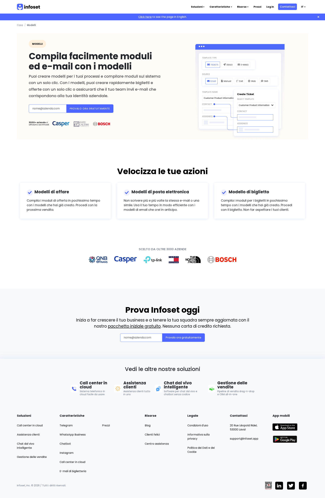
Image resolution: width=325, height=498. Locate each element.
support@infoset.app (244, 439)
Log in (270, 6)
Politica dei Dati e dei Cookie (201, 450)
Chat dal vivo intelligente (25, 446)
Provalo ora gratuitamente (90, 108)
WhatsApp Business (73, 435)
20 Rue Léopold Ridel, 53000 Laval (243, 427)
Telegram (66, 425)
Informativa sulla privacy (198, 437)
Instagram (66, 453)
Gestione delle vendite (32, 457)
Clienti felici (152, 435)
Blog (147, 425)
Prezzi (257, 6)
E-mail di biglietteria (73, 471)
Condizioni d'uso (197, 425)
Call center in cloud (30, 425)
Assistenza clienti (28, 435)
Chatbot (65, 444)
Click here (145, 17)
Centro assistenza (157, 444)
